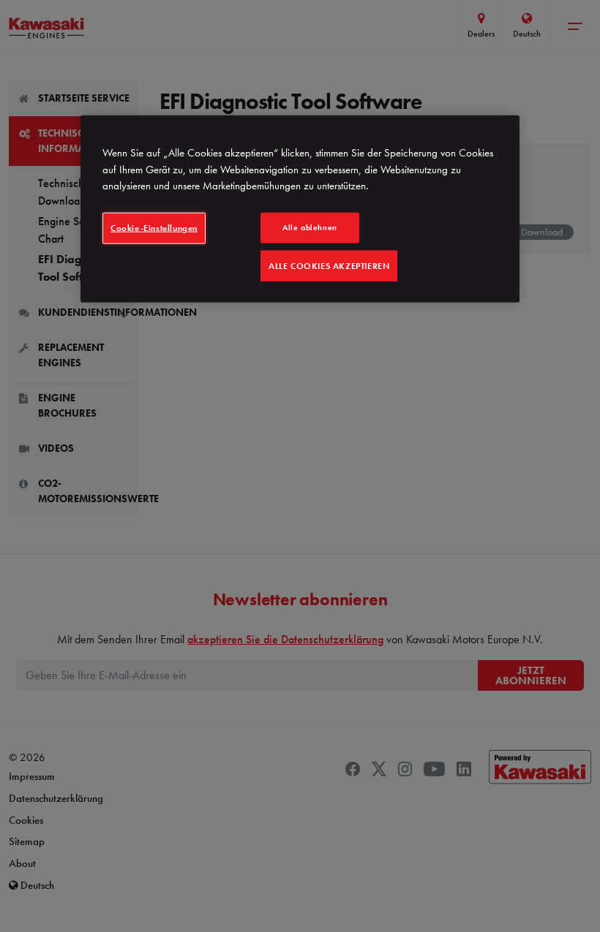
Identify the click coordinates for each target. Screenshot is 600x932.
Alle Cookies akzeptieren (329, 265)
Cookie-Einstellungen (154, 227)
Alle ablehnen (309, 226)
